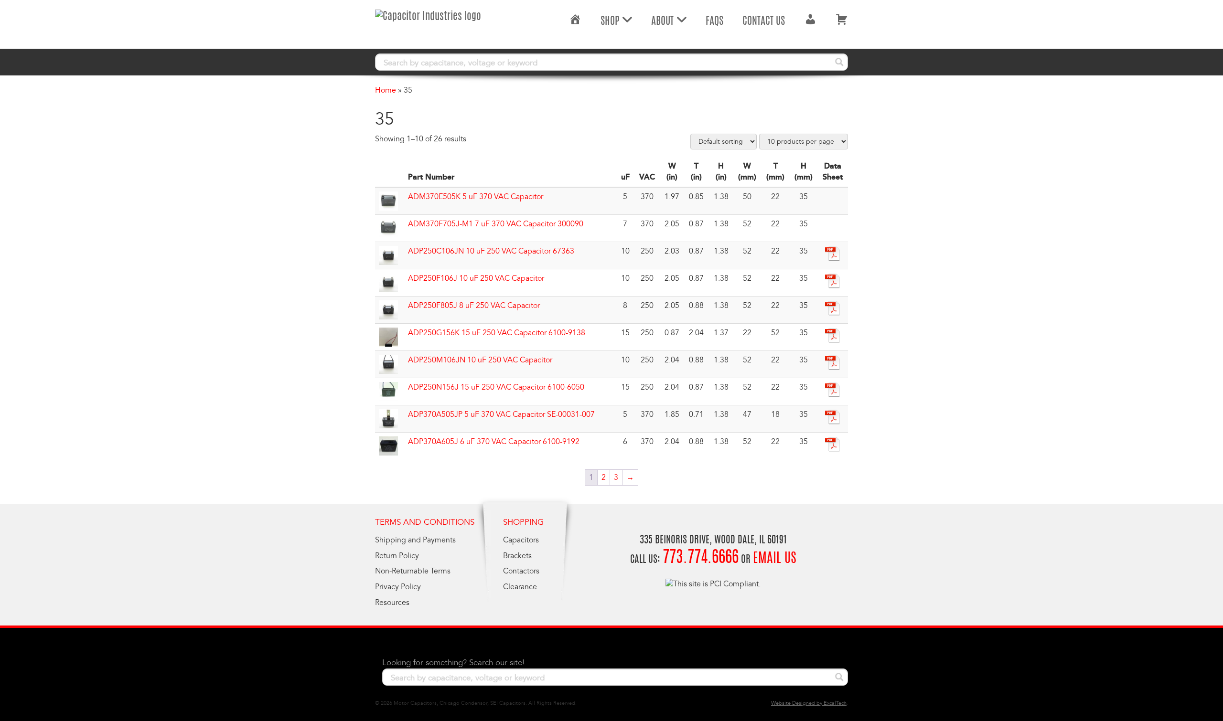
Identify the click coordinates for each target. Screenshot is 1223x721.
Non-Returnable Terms (413, 571)
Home (385, 90)
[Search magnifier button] (839, 62)
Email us (774, 559)
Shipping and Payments (415, 540)
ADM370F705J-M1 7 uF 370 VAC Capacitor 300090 (495, 224)
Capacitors (521, 540)
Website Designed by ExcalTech (809, 703)
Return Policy (397, 556)
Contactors (521, 571)
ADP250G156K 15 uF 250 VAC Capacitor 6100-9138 (496, 333)
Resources (392, 602)
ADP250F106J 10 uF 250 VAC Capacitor (476, 278)
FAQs (714, 21)
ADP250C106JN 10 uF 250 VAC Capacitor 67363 (491, 251)
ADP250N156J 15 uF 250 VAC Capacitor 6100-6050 (496, 387)
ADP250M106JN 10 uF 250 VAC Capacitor (480, 360)
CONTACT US (763, 21)
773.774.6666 (701, 558)
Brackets (517, 556)
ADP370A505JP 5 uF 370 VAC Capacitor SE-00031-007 (501, 414)
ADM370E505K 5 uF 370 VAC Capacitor (475, 196)
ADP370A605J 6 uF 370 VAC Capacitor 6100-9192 (493, 441)
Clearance (520, 587)
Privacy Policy (398, 587)
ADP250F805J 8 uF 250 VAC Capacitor (474, 305)
